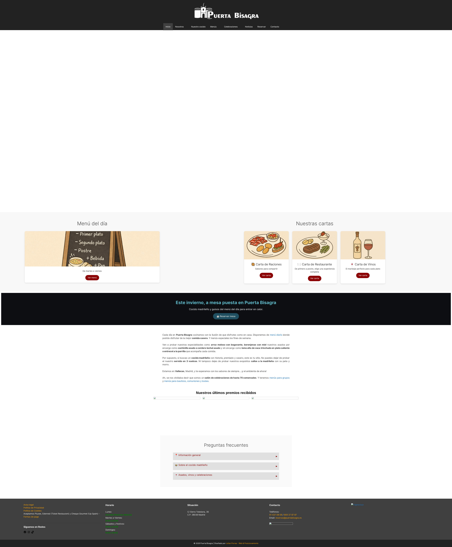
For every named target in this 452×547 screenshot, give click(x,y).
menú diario (276, 334)
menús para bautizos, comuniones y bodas (186, 381)
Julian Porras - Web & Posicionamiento (242, 543)
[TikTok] (32, 533)
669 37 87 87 (290, 515)
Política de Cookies (33, 511)
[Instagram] (28, 533)
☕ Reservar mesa (226, 316)
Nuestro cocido (198, 27)
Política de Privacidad (34, 508)
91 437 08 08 (275, 515)
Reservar (261, 27)
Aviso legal (29, 505)
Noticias (249, 27)
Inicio (168, 27)
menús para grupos (279, 377)
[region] (226, 121)
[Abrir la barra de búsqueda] (285, 26)
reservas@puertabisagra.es (289, 518)
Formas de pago (31, 517)
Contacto (274, 27)
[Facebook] (25, 533)
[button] (5, 119)
